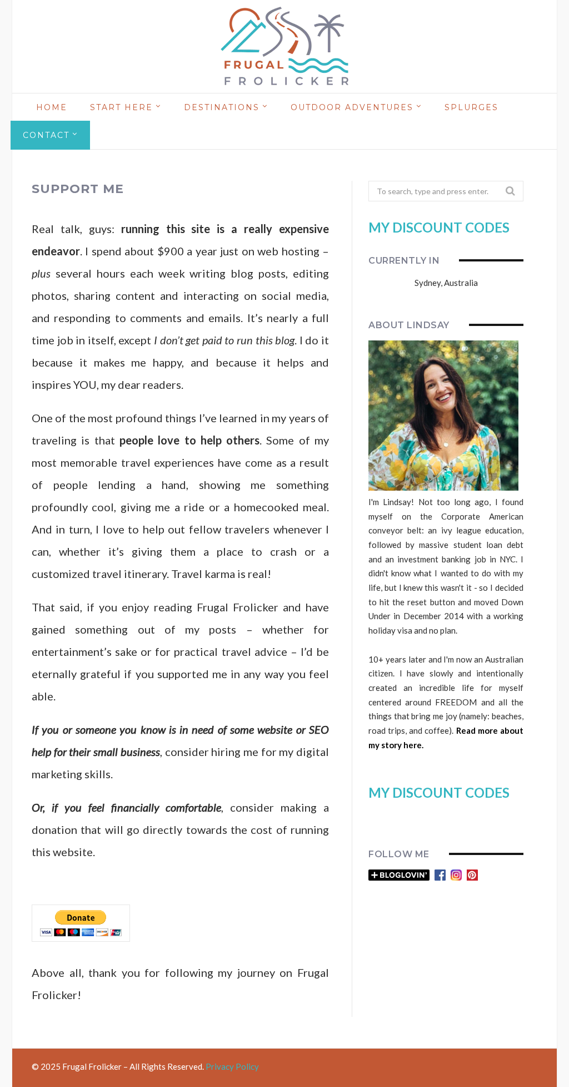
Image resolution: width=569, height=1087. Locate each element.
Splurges (471, 107)
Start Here (121, 107)
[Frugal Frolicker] (284, 47)
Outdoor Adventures (352, 107)
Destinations (221, 107)
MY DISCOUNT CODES (439, 227)
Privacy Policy (232, 1066)
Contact (46, 135)
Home (51, 107)
